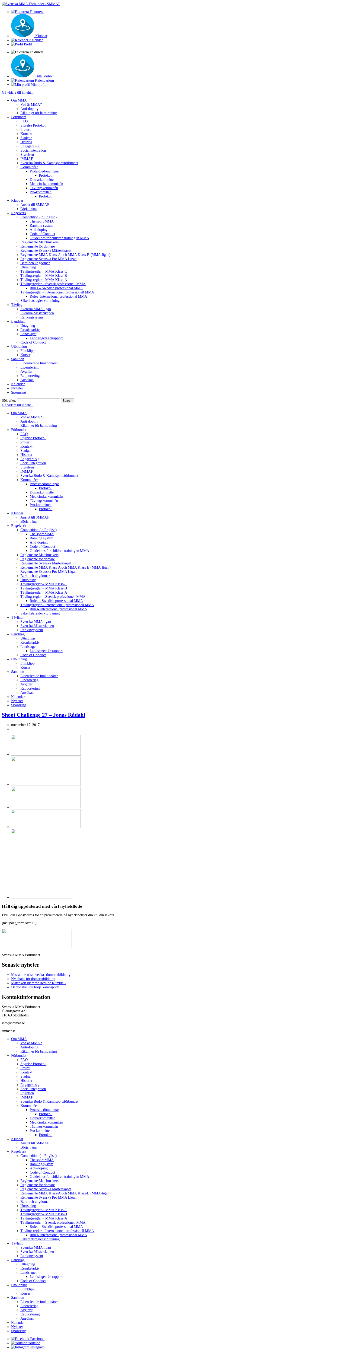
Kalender (18, 384)
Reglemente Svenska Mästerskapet (45, 250)
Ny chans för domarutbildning (33, 979)
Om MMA (19, 100)
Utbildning (19, 346)
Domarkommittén (42, 179)
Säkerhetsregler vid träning (40, 300)
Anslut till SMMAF (34, 205)
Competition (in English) (38, 217)
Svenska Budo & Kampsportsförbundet (49, 163)
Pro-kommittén (40, 192)
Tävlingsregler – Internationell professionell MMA (57, 292)
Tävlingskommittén (44, 188)
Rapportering (30, 376)
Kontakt (26, 134)
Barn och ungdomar (35, 263)
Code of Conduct (42, 234)
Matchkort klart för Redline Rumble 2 (38, 983)
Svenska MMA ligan (35, 309)
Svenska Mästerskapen (37, 313)
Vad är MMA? (31, 104)
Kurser (25, 355)
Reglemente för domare (37, 246)
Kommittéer (29, 167)
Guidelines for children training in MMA (59, 238)
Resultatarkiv (30, 330)
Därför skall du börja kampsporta (35, 987)
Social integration (33, 150)
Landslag (18, 321)
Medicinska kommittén (46, 184)
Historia (26, 142)
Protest (25, 129)
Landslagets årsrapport (46, 338)
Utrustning (28, 267)
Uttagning (27, 326)
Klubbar (17, 200)
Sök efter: (9, 400)
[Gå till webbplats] (46, 754)
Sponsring (18, 392)
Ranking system (41, 225)
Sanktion (17, 359)
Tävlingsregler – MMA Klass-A (43, 280)
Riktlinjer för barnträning (38, 113)
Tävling (17, 305)
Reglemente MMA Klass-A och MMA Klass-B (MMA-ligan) (65, 255)
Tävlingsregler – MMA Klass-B (43, 275)
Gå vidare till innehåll (17, 92)
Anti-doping (29, 109)
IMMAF (26, 159)
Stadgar (26, 138)
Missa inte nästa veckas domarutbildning (40, 975)
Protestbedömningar (44, 171)
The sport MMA (42, 221)
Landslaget (28, 334)
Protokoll (45, 175)
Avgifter (26, 371)
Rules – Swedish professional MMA (56, 288)
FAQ (24, 121)
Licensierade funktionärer (39, 363)
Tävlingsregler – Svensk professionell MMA (53, 284)
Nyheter (17, 388)
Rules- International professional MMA (58, 296)
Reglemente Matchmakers (39, 242)
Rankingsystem (31, 317)
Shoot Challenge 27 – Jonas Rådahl (43, 715)
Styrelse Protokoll (33, 125)
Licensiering (29, 367)
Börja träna (28, 209)
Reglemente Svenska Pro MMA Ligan (48, 259)
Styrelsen (27, 154)
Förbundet (18, 117)
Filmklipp (27, 351)
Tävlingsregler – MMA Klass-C (43, 271)
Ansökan (27, 380)
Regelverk (18, 213)
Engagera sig (29, 146)
